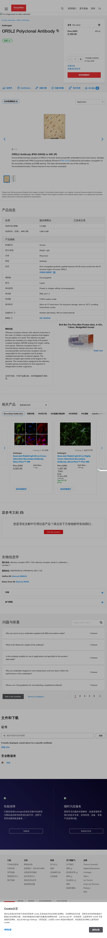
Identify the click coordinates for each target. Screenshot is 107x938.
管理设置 (7, 929)
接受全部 (96, 930)
